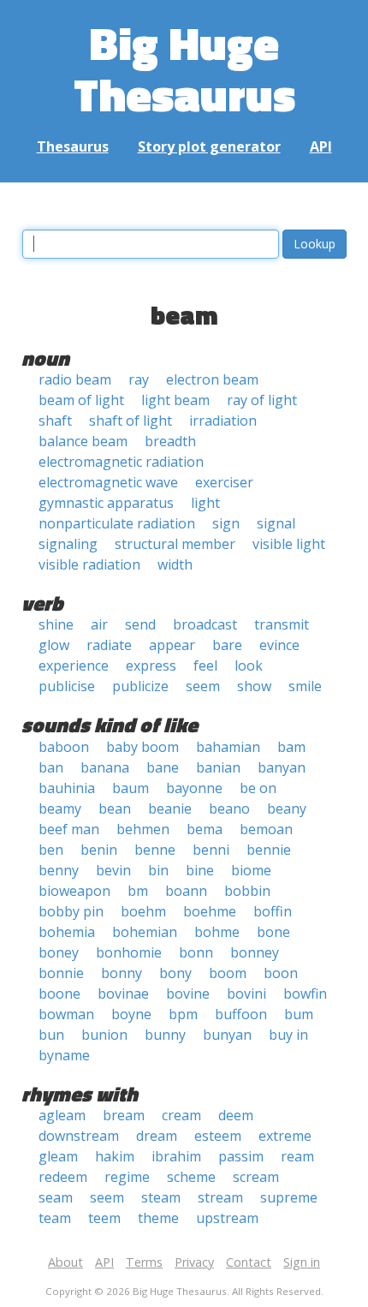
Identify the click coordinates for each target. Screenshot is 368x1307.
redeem (63, 1176)
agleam (62, 1115)
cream (181, 1115)
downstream (79, 1135)
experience (74, 665)
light (205, 502)
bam (291, 746)
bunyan (227, 1034)
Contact (248, 1262)
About (65, 1262)
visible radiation (89, 564)
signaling (68, 543)
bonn (196, 952)
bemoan (266, 829)
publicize (140, 686)
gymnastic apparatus (106, 502)
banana (104, 767)
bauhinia (67, 788)
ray (138, 379)
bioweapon (74, 890)
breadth (170, 441)
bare (227, 645)
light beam (175, 400)
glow (54, 645)
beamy (60, 808)
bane (162, 767)
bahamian (228, 746)
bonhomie (129, 952)
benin (98, 849)
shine (56, 624)
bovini (246, 993)
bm (138, 890)
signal (276, 523)
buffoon (241, 1014)
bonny (121, 973)
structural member (175, 543)
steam (161, 1197)
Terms (144, 1262)
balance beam (83, 441)
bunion (104, 1034)
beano (229, 808)
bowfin (305, 993)
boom (227, 973)
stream (220, 1197)
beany (286, 808)
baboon (64, 746)
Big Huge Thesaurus (184, 68)
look (248, 665)
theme (158, 1218)
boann (186, 890)
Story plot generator (209, 146)
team (55, 1218)
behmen (142, 829)
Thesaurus (73, 146)
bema (205, 829)
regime (127, 1176)
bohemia (67, 931)
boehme (209, 911)
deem (235, 1115)
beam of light (81, 400)
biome (251, 870)
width (175, 564)
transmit (281, 624)
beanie (170, 808)
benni (211, 849)
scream (256, 1176)
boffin (272, 911)
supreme (289, 1197)
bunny (165, 1034)
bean (114, 808)
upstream (227, 1218)
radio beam (75, 379)
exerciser (224, 482)
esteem (217, 1135)
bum (298, 1014)
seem (203, 686)
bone (273, 931)
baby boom (142, 746)
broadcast (205, 624)
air (99, 624)
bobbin (247, 890)
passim (241, 1156)
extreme (285, 1135)
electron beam (212, 379)
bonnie (61, 973)
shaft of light (130, 420)
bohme (217, 931)
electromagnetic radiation (121, 461)
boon (281, 973)
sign (226, 523)
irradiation (223, 420)
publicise (67, 686)
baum (130, 788)
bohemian (144, 931)
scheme (191, 1176)
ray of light (262, 400)
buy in (288, 1034)
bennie (268, 849)
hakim (114, 1156)
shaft (55, 420)
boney (59, 952)
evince (279, 645)
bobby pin (71, 911)
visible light (288, 543)
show (254, 686)
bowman (66, 1014)
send (140, 624)
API (321, 146)
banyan (282, 767)
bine (200, 870)
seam (56, 1197)
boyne (131, 1014)
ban (51, 767)
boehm (143, 911)
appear (172, 645)
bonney (254, 952)
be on (258, 788)
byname (64, 1055)
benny (59, 870)
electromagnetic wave (108, 482)
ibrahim (176, 1156)
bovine (188, 993)
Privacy (194, 1262)
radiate (109, 645)
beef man (69, 829)
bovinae (123, 993)
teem (104, 1218)
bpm (183, 1014)
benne (154, 849)
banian (218, 767)
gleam (58, 1156)
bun (51, 1034)
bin (158, 870)
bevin (113, 870)
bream (124, 1115)
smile (305, 686)
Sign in (301, 1262)
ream (297, 1156)
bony (175, 973)
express (151, 665)
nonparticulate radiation (117, 523)
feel (205, 665)
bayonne (194, 788)
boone (59, 993)
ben (51, 849)
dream (156, 1135)
